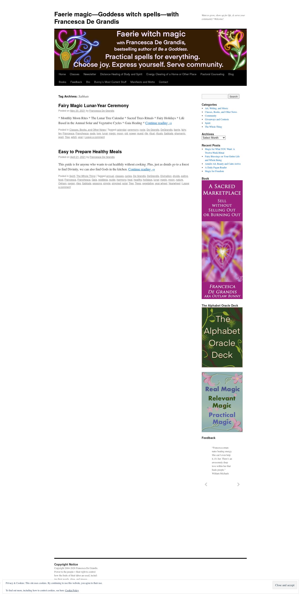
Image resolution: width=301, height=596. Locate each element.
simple (107, 183)
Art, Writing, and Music (216, 108)
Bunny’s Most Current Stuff (110, 82)
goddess (103, 179)
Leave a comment (95, 137)
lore (99, 133)
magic (112, 133)
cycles (128, 176)
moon (120, 133)
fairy (183, 129)
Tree (67, 137)
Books (62, 82)
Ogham (62, 183)
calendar (121, 129)
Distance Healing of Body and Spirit (121, 74)
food (60, 179)
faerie (177, 129)
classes (119, 176)
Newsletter (90, 74)
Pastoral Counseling (212, 74)
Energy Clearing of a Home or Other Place (171, 74)
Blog (231, 74)
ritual (152, 133)
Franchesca (82, 133)
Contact (163, 82)
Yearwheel (174, 183)
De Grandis (153, 129)
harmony (121, 179)
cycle (142, 129)
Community (210, 115)
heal (130, 179)
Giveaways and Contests (217, 119)
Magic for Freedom (214, 171)
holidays (147, 179)
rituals (159, 133)
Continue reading (158, 123)
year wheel (161, 183)
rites (78, 183)
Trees (138, 183)
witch (74, 137)
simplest (116, 183)
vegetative (148, 183)
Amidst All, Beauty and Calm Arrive (223, 163)
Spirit (72, 176)
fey (59, 133)
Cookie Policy (72, 590)
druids (176, 176)
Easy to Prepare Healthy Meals (90, 151)
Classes (74, 74)
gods (92, 133)
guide (112, 179)
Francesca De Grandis (101, 110)
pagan (71, 183)
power (132, 133)
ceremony (133, 129)
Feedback (76, 82)
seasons (97, 183)
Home (62, 74)
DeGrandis (167, 129)
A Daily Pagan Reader (216, 167)
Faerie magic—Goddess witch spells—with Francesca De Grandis (116, 17)
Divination (166, 176)
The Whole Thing (85, 176)
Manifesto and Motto (142, 82)
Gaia (94, 179)
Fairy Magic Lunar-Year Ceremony (93, 105)
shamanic (179, 133)
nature (179, 179)
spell (61, 137)
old (126, 133)
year (80, 137)
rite (146, 133)
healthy (138, 179)
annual (110, 176)
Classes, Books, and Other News (87, 129)
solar (125, 183)
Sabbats (168, 133)
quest (140, 133)
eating (184, 176)
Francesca (68, 133)
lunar (105, 133)
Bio (88, 82)
